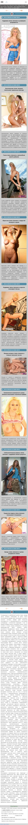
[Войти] (6, 2)
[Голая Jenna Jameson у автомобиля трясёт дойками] (14, 179)
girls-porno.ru (11, 815)
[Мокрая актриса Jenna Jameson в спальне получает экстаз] (14, 367)
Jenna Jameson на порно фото (12, 17)
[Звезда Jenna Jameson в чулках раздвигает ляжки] (14, 576)
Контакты (14, 806)
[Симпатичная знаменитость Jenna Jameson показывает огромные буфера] (14, 417)
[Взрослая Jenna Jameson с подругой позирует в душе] (14, 245)
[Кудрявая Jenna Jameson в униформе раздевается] (14, 45)
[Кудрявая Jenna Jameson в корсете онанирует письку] (14, 312)
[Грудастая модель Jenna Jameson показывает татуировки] (14, 526)
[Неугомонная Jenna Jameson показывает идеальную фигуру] (14, 113)
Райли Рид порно (4, 824)
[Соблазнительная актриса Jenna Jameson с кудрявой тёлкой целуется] (14, 477)
